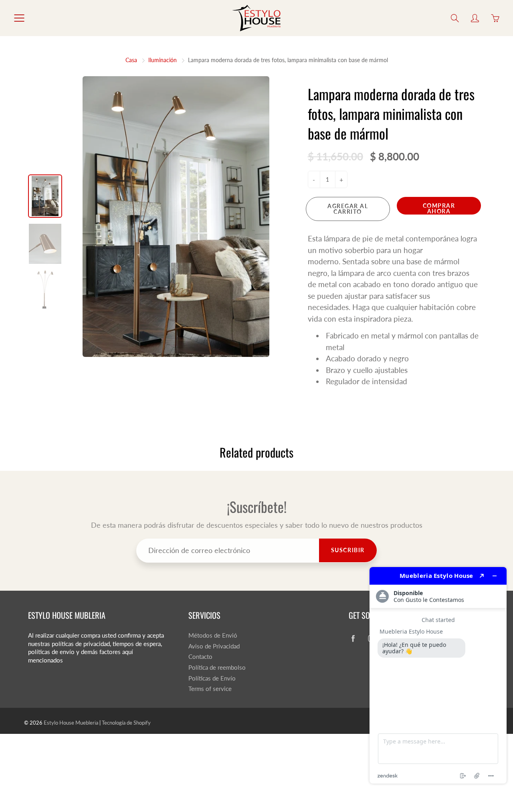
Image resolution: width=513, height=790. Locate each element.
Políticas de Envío (212, 678)
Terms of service (210, 688)
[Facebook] (353, 639)
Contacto (200, 656)
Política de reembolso (217, 667)
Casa (131, 60)
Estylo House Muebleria (71, 722)
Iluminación (162, 60)
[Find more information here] (438, 675)
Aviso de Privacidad (214, 646)
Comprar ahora (439, 208)
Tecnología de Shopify (126, 722)
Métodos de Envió (212, 635)
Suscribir (348, 550)
